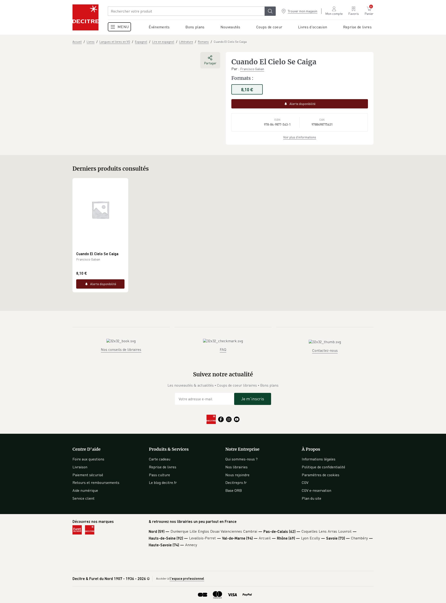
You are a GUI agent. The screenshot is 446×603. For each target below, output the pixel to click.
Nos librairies (236, 467)
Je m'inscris (252, 398)
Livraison (79, 467)
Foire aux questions (88, 459)
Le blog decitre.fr (163, 482)
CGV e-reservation (316, 490)
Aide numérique (85, 490)
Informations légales (318, 459)
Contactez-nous (325, 350)
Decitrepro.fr (236, 482)
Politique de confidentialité (323, 467)
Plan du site (311, 498)
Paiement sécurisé (87, 475)
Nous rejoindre (237, 475)
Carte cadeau (159, 459)
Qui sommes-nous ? (241, 459)
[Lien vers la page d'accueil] (85, 17)
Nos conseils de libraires (121, 349)
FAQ (223, 349)
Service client (83, 498)
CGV (305, 482)
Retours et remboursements (95, 482)
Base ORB (233, 490)
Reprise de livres (162, 467)
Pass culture (159, 475)
